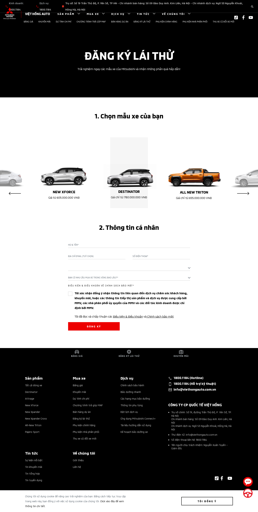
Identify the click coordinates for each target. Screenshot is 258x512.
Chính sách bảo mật (160, 316)
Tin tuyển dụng (33, 480)
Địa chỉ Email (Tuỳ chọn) (81, 256)
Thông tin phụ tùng (132, 405)
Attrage (29, 398)
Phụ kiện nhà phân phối (195, 21)
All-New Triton (33, 425)
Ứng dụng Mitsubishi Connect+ (138, 418)
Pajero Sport (32, 431)
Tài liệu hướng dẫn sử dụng (136, 425)
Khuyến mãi (44, 21)
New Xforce (31, 405)
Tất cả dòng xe (33, 385)
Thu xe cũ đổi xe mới (223, 21)
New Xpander (32, 411)
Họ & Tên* (73, 245)
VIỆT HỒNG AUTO (37, 13)
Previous (15, 193)
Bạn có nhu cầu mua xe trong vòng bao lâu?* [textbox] (93, 277)
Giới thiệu (78, 460)
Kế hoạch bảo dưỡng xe (134, 431)
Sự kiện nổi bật (33, 460)
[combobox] (129, 267)
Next (243, 193)
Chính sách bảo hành (132, 385)
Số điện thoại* (140, 256)
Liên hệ (77, 466)
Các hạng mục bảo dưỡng (135, 398)
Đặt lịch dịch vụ (129, 411)
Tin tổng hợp (32, 473)
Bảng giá (28, 21)
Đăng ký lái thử (142, 21)
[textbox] (129, 267)
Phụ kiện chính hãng (166, 21)
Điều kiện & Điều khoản (128, 316)
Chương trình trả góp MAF (91, 21)
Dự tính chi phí (63, 21)
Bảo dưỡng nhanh (131, 391)
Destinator (31, 391)
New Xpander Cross (36, 418)
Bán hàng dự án (119, 21)
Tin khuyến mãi (33, 466)
